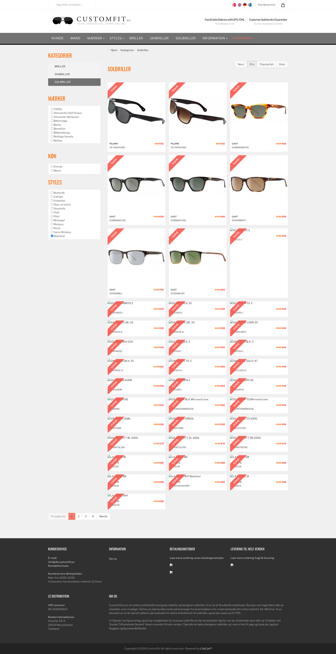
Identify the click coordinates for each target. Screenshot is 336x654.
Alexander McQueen (66, 117)
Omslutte (59, 208)
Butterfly (59, 192)
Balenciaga (60, 120)
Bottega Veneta (63, 136)
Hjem (114, 50)
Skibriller (159, 38)
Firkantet (59, 200)
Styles (116, 38)
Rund (56, 228)
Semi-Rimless (62, 232)
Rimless (58, 224)
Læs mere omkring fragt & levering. (253, 558)
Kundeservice (266, 4)
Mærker (95, 38)
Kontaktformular (58, 565)
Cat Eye (58, 196)
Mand (75, 38)
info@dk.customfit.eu (61, 562)
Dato (282, 64)
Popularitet (267, 64)
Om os (113, 558)
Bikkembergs (61, 132)
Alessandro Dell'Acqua (67, 113)
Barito (57, 124)
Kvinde (58, 38)
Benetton (59, 128)
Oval (56, 212)
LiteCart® (206, 648)
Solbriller (186, 38)
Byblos (57, 140)
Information (214, 38)
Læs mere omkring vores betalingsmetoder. (197, 558)
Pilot (56, 216)
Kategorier (127, 50)
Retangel (59, 220)
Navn (241, 64)
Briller (136, 38)
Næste (103, 516)
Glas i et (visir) (62, 204)
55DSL (57, 109)
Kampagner (243, 38)
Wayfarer (59, 236)
